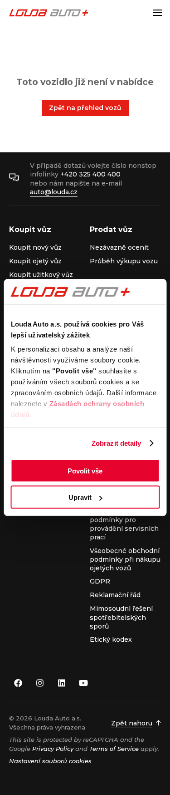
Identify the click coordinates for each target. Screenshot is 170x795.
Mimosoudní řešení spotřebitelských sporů (121, 617)
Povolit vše (85, 470)
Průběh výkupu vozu (124, 261)
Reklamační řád (115, 595)
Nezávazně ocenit (119, 247)
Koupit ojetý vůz (35, 261)
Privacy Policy (52, 748)
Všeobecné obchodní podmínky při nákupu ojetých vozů (125, 560)
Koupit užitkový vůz (41, 275)
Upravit (80, 497)
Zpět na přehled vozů (85, 108)
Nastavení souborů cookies (50, 761)
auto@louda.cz (54, 192)
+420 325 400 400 (90, 174)
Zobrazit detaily (116, 443)
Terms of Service (114, 748)
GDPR (100, 581)
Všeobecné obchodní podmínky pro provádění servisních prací (125, 524)
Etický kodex (111, 639)
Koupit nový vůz (35, 247)
